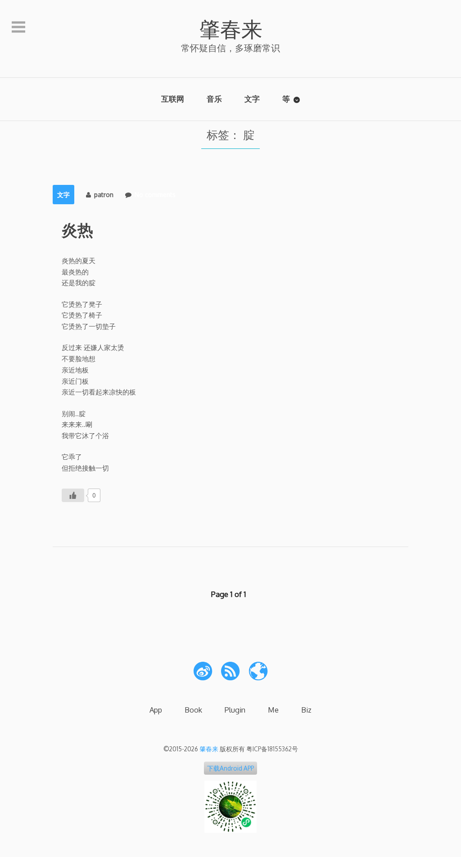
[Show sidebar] (18, 27)
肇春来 (230, 28)
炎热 (77, 229)
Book (193, 709)
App (155, 709)
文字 (252, 98)
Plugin (235, 709)
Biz (306, 709)
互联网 (172, 98)
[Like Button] (73, 495)
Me (273, 709)
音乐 (214, 98)
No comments (155, 194)
